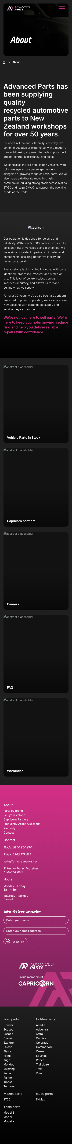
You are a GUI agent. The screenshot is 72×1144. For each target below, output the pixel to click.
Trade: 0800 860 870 (17, 847)
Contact (8, 832)
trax (39, 1069)
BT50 (6, 1099)
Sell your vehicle (14, 815)
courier (8, 1025)
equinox (41, 1055)
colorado (42, 1042)
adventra (42, 1029)
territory (9, 1086)
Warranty (9, 828)
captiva (41, 1038)
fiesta (7, 1051)
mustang (9, 1069)
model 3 (8, 1112)
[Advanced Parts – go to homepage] (36, 966)
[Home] (4, 62)
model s (8, 1117)
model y (9, 1121)
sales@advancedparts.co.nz (22, 861)
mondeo (8, 1064)
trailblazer (43, 1064)
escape (8, 1034)
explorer (9, 1042)
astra (39, 1034)
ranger (8, 1077)
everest (8, 1038)
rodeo (40, 1060)
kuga (6, 1060)
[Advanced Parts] (18, 8)
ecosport (9, 1029)
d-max (40, 1099)
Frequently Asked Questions (21, 824)
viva (39, 1073)
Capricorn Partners (15, 819)
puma (7, 1073)
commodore (44, 1047)
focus (7, 1055)
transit (7, 1082)
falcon (7, 1047)
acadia (40, 1025)
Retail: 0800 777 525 (17, 854)
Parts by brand (13, 810)
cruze (40, 1051)
